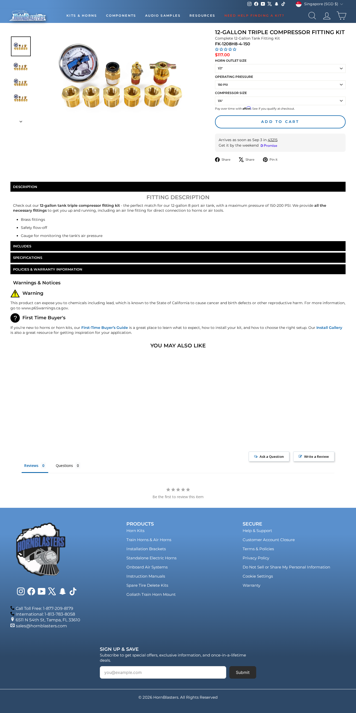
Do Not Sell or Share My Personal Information (286, 567)
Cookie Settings (258, 576)
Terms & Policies (258, 548)
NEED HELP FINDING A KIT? (254, 15)
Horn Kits (135, 530)
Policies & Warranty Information (47, 269)
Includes (22, 246)
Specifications (27, 257)
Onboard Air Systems (147, 567)
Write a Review (316, 456)
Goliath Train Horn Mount (151, 594)
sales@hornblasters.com (41, 625)
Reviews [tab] (31, 465)
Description (25, 187)
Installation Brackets (146, 548)
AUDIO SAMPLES (163, 15)
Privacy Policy (256, 557)
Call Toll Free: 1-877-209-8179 (44, 608)
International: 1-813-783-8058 (45, 614)
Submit (243, 672)
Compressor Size (231, 93)
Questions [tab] (64, 465)
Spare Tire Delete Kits (147, 585)
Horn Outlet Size (231, 60)
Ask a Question (272, 456)
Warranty (251, 585)
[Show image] (21, 46)
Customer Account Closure (269, 539)
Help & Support (257, 530)
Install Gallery (329, 327)
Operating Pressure (234, 77)
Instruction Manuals (145, 576)
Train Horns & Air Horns (148, 539)
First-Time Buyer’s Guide (104, 327)
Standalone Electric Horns (151, 557)
